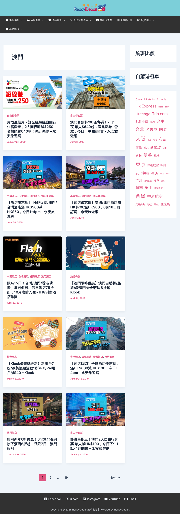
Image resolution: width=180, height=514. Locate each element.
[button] (20, 20)
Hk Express (146, 106)
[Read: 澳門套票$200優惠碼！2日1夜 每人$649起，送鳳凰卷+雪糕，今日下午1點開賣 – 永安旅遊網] (95, 92)
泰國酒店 (75, 195)
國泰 (163, 129)
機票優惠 (14, 20)
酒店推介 (57, 20)
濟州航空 (148, 181)
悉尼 (146, 147)
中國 (145, 121)
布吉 (162, 139)
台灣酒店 (23, 195)
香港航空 (155, 196)
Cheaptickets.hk (145, 99)
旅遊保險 (75, 276)
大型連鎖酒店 (80, 20)
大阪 (141, 139)
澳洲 (162, 174)
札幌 (156, 155)
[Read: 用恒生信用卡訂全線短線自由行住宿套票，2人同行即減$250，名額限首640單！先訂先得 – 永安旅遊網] (32, 92)
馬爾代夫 (140, 204)
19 (66, 477)
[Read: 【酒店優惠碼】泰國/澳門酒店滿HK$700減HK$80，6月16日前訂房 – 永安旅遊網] (95, 172)
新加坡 (155, 147)
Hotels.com (163, 107)
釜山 (148, 187)
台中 (161, 121)
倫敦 (152, 121)
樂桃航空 (153, 165)
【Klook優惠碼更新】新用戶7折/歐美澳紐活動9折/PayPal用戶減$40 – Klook (31, 368)
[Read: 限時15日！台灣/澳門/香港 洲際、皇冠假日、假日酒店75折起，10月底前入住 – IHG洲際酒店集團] (32, 253)
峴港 (155, 139)
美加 (163, 181)
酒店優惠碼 (47, 195)
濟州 (139, 180)
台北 (140, 129)
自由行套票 (106, 20)
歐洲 (163, 165)
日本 (164, 148)
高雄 (156, 204)
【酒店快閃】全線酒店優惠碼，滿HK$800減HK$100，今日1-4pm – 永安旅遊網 (95, 368)
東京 (141, 164)
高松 (149, 204)
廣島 (139, 147)
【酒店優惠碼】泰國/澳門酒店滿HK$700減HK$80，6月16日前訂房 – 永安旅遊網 (95, 207)
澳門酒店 (35, 195)
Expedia (161, 99)
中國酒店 (12, 195)
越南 (139, 187)
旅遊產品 (12, 356)
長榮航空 (158, 188)
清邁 (154, 173)
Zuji (138, 121)
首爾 (140, 196)
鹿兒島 (165, 204)
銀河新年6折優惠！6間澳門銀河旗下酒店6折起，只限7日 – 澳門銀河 (32, 444)
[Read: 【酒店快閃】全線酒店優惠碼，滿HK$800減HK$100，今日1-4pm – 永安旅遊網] (95, 333)
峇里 (149, 139)
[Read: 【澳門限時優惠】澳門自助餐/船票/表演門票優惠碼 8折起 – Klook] (95, 253)
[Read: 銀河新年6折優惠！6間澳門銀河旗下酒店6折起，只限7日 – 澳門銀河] (32, 409)
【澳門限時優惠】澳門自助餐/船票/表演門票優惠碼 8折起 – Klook (95, 287)
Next (115, 477)
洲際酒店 (35, 276)
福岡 (156, 180)
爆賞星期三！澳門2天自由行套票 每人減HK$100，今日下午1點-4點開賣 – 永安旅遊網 (94, 444)
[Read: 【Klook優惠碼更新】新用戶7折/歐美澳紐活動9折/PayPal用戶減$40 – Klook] (32, 333)
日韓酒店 (87, 356)
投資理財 (146, 20)
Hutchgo (143, 114)
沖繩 (145, 173)
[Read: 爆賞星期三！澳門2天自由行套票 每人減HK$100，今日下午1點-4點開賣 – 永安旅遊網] (95, 409)
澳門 (168, 174)
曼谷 (148, 155)
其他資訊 (14, 28)
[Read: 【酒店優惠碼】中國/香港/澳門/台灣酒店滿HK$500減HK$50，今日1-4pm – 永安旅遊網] (32, 172)
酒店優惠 (35, 20)
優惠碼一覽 (126, 20)
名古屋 (151, 129)
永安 (137, 174)
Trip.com (160, 113)
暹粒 (139, 155)
